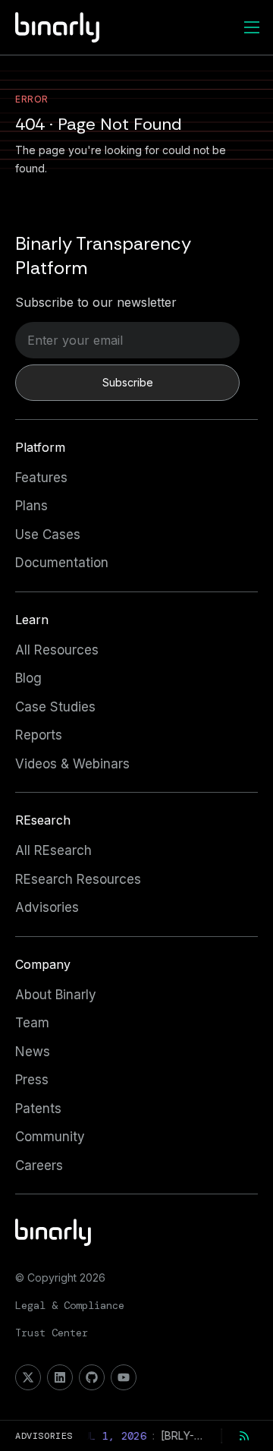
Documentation (61, 562)
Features (41, 477)
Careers (39, 1165)
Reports (38, 735)
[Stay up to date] (244, 1436)
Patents (38, 1108)
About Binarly (55, 994)
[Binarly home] (57, 27)
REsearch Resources (78, 879)
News (32, 1051)
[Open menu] (252, 27)
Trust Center (51, 1332)
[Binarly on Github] (92, 1377)
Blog (28, 678)
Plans (31, 505)
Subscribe (127, 382)
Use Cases (47, 534)
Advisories (47, 907)
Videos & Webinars (72, 763)
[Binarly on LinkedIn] (60, 1377)
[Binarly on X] (28, 1377)
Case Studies (55, 706)
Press (32, 1079)
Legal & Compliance (69, 1305)
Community (50, 1136)
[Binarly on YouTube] (123, 1377)
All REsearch (53, 850)
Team (32, 1022)
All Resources (57, 650)
